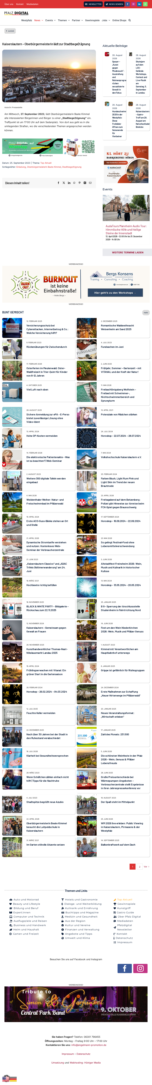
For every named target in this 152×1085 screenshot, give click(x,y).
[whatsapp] (145, 4)
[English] (6, 1078)
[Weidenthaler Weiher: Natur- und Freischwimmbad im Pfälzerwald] (12, 494)
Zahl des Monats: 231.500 (115, 734)
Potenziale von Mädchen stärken (119, 414)
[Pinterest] (79, 183)
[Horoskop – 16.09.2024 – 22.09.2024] (87, 515)
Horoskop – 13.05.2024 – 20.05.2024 (121, 585)
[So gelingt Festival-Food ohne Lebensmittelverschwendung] (87, 536)
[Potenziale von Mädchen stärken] (87, 408)
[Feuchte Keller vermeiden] (12, 707)
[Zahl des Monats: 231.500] (87, 728)
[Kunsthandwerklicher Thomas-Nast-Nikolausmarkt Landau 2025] (12, 643)
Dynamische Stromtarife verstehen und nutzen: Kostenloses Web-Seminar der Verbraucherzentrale (46, 546)
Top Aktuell (45, 163)
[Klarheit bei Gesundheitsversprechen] (12, 750)
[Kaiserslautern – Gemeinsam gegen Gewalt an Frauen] (12, 622)
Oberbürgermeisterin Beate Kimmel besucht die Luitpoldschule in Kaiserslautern (46, 827)
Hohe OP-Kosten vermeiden (41, 435)
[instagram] (133, 4)
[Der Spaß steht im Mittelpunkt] (87, 796)
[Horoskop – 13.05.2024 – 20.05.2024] (87, 579)
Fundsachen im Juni (112, 346)
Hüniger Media (92, 1062)
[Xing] (85, 183)
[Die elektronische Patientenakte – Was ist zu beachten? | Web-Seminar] (12, 451)
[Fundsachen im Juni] (87, 341)
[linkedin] (139, 4)
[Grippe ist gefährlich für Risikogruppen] (87, 664)
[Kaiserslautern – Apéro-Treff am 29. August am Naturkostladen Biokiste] (130, 103)
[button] (130, 20)
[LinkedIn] (69, 183)
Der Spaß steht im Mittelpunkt (117, 801)
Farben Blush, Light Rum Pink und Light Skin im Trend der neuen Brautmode (119, 482)
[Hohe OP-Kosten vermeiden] (12, 430)
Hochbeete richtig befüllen (41, 585)
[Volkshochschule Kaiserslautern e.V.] (87, 451)
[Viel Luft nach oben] (12, 383)
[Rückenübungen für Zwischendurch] (12, 341)
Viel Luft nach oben (37, 389)
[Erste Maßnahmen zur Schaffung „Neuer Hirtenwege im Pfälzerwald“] (87, 686)
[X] (63, 183)
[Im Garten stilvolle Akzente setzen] (12, 839)
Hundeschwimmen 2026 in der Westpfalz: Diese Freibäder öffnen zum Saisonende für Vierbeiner (120, 124)
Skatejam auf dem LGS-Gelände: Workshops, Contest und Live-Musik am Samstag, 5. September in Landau (141, 77)
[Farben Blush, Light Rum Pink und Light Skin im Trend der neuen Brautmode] (87, 472)
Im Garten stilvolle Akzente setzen (45, 844)
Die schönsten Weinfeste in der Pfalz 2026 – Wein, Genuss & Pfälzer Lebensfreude (121, 759)
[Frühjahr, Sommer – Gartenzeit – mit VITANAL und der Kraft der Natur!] (87, 362)
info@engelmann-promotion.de (88, 1044)
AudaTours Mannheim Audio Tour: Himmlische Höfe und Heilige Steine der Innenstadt (126, 229)
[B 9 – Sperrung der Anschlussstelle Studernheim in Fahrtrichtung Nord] (87, 600)
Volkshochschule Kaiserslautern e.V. (121, 457)
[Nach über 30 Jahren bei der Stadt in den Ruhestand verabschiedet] (12, 728)
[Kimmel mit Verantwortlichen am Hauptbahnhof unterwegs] (87, 643)
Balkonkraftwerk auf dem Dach (118, 844)
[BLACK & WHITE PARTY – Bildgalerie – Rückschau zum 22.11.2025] (12, 600)
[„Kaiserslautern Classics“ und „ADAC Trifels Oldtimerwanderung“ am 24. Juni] (12, 558)
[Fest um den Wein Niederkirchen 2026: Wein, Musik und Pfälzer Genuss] (87, 622)
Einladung (21, 167)
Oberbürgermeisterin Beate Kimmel (44, 167)
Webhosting (76, 1062)
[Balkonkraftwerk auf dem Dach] (87, 839)
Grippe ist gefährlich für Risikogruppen (122, 670)
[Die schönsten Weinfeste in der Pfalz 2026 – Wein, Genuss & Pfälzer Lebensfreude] (87, 750)
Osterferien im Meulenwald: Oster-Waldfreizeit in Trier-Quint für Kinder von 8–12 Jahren (46, 371)
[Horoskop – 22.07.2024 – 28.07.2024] (87, 430)
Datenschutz (83, 1053)
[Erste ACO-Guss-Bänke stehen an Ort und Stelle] (12, 515)
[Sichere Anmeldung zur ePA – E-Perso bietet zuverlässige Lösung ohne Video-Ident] (12, 408)
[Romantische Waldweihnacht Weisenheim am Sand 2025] (87, 319)
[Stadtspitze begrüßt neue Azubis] (12, 796)
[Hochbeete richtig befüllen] (12, 579)
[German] (13, 1078)
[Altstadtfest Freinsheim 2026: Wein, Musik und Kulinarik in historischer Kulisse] (87, 558)
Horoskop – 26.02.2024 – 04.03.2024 (46, 691)
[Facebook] (58, 183)
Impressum (68, 1053)
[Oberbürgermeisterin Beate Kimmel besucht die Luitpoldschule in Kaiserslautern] (12, 817)
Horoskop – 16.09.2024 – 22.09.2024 (120, 521)
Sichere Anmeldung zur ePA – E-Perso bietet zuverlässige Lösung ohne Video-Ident (47, 418)
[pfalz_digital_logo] (16, 12)
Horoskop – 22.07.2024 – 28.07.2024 (121, 435)
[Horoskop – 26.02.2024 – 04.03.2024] (12, 686)
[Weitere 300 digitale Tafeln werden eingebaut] (12, 472)
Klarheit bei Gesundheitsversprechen (47, 755)
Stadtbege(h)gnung (71, 167)
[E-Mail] (90, 183)
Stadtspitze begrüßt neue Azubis (44, 801)
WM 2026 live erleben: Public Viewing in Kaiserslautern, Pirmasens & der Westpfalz (122, 827)
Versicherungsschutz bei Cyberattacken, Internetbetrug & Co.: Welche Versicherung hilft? (47, 329)
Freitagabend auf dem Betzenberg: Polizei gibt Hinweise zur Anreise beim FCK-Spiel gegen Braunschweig (122, 503)
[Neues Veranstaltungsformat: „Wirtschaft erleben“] (87, 707)
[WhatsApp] (74, 183)
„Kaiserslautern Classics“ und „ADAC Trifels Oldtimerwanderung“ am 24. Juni (46, 567)
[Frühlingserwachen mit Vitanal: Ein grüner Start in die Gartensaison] (12, 664)
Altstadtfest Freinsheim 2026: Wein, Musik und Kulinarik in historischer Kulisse (121, 567)
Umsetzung (57, 1062)
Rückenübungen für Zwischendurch (46, 346)
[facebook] (127, 4)
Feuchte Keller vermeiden (40, 713)
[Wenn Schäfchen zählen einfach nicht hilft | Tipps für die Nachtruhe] (12, 771)
